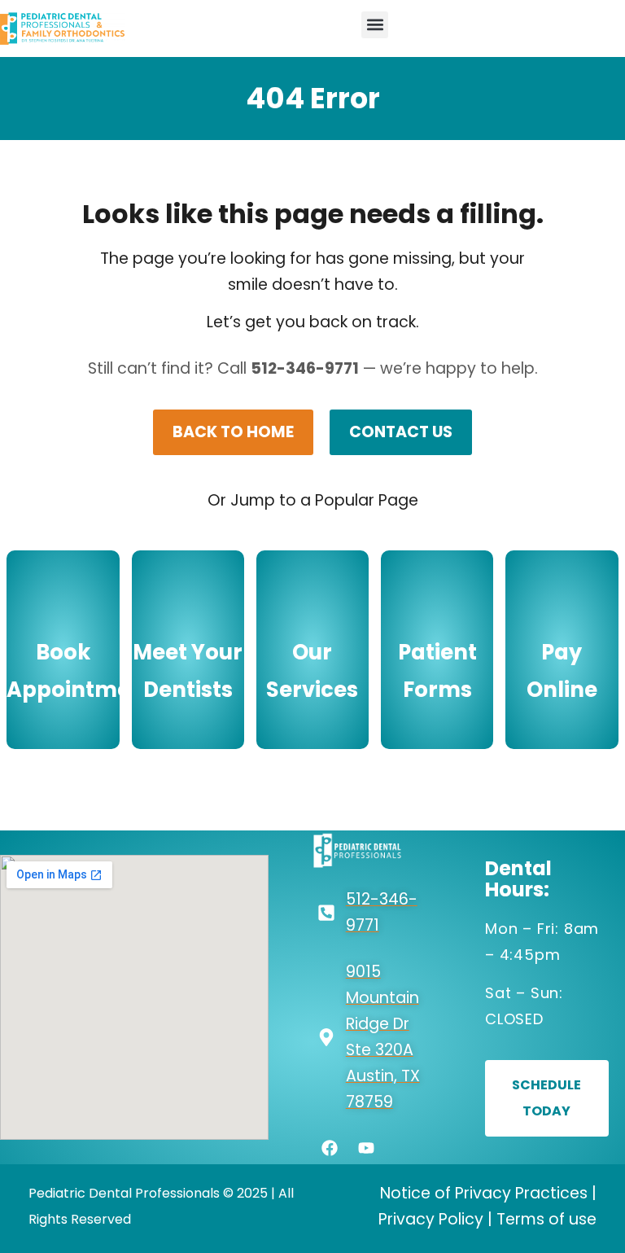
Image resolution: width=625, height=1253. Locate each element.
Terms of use (546, 1219)
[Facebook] (329, 1148)
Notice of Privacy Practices (484, 1193)
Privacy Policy (430, 1219)
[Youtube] (366, 1148)
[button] (374, 24)
